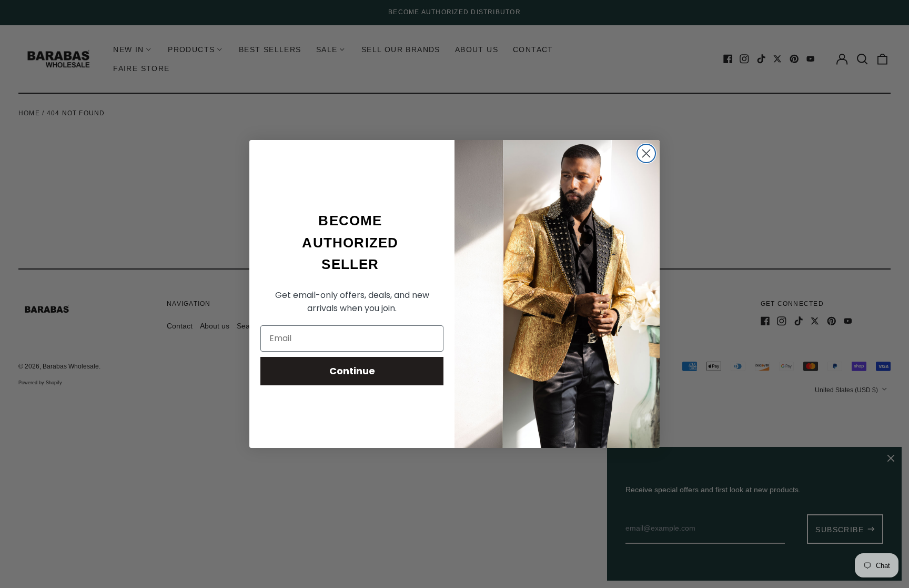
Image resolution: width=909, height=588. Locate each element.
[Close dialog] (646, 153)
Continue (352, 370)
